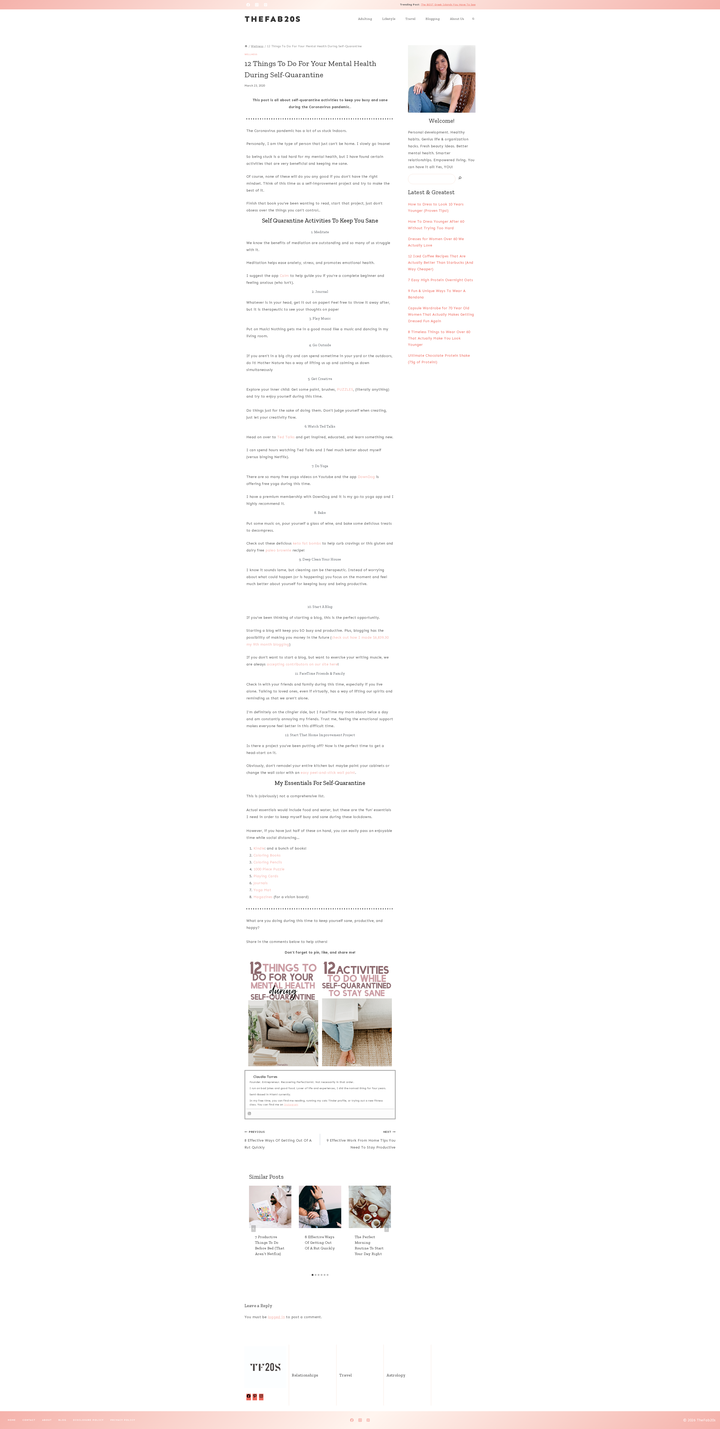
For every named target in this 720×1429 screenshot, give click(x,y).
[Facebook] (248, 4)
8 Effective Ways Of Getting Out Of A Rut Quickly (278, 1139)
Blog (62, 1420)
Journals (261, 883)
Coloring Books (267, 855)
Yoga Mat (262, 890)
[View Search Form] (473, 19)
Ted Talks (286, 437)
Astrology (395, 1375)
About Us (457, 19)
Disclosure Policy (88, 1420)
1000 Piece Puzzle (269, 869)
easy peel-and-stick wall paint (328, 772)
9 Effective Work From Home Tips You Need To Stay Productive (361, 1139)
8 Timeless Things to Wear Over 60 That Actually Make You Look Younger (439, 338)
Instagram (291, 1104)
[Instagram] (256, 4)
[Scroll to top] (710, 1414)
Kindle (259, 848)
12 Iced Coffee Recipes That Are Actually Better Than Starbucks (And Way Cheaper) (440, 262)
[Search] (459, 178)
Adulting (365, 19)
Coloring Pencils (268, 862)
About (47, 1420)
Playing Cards (266, 876)
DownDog (366, 477)
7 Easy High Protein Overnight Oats (440, 280)
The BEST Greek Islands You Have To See (448, 4)
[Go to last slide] (253, 1228)
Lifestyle (388, 19)
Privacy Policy (122, 1420)
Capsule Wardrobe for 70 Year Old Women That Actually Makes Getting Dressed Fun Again (441, 314)
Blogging (433, 19)
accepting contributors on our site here (302, 664)
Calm (284, 276)
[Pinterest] (265, 4)
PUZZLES (345, 389)
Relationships (305, 1375)
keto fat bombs (307, 543)
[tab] (313, 1275)
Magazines (263, 897)
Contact (28, 1420)
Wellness (250, 54)
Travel (410, 19)
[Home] (246, 46)
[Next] (386, 1228)
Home (12, 1420)
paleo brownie (278, 550)
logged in (276, 1317)
